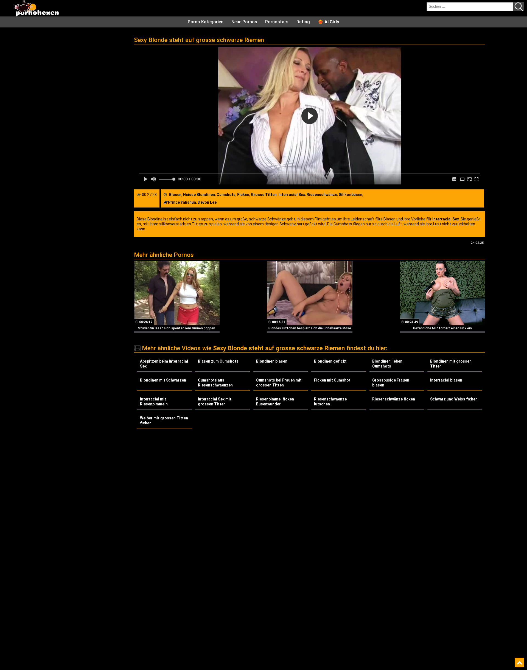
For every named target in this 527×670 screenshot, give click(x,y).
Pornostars (276, 21)
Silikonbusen (350, 194)
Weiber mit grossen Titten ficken (164, 420)
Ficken (243, 194)
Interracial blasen (446, 380)
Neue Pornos (244, 21)
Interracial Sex (291, 194)
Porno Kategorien (205, 21)
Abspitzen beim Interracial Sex (164, 363)
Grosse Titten (264, 194)
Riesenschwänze (322, 194)
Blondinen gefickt (330, 361)
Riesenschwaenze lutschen (330, 401)
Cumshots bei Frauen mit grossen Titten (279, 382)
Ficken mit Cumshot (332, 380)
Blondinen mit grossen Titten (451, 363)
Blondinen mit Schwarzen (163, 380)
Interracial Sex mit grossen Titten (214, 401)
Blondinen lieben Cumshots (387, 363)
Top (519, 662)
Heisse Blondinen (199, 194)
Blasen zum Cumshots (218, 361)
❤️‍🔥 (328, 21)
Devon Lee (207, 202)
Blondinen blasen (271, 361)
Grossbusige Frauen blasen (390, 382)
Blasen (175, 194)
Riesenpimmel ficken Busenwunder (275, 401)
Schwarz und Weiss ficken (454, 399)
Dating (303, 21)
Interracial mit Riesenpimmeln (154, 401)
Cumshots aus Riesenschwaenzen (215, 382)
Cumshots (226, 194)
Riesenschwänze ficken (393, 399)
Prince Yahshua (182, 202)
